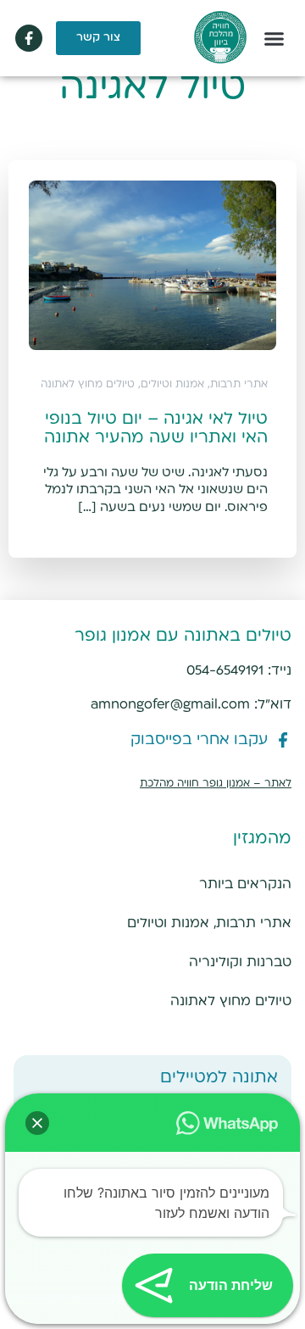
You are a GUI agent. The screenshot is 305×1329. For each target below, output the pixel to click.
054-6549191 (224, 670)
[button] (274, 38)
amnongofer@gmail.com (170, 704)
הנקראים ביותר (245, 884)
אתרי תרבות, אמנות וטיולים (209, 923)
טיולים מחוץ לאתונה (230, 1001)
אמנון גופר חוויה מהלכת (195, 783)
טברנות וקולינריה (240, 962)
